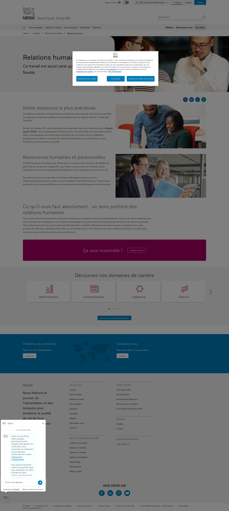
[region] (115, 68)
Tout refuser (115, 79)
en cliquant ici (112, 69)
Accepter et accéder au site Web (140, 79)
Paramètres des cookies (87, 79)
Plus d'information (115, 72)
